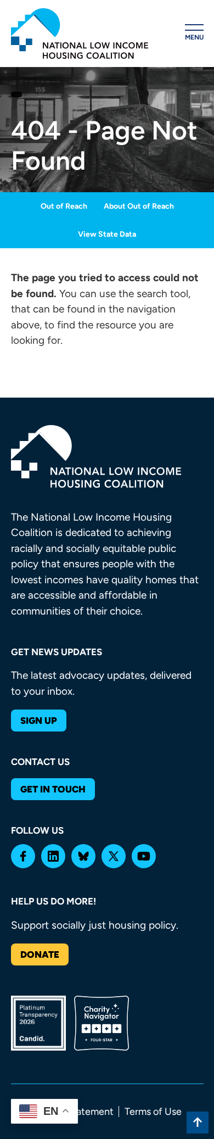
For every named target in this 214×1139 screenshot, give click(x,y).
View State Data (107, 234)
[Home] (79, 33)
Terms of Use (153, 1111)
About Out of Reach (139, 206)
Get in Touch (53, 789)
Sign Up (38, 720)
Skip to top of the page (198, 1123)
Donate (39, 954)
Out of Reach (64, 206)
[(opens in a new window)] (23, 856)
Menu (194, 37)
